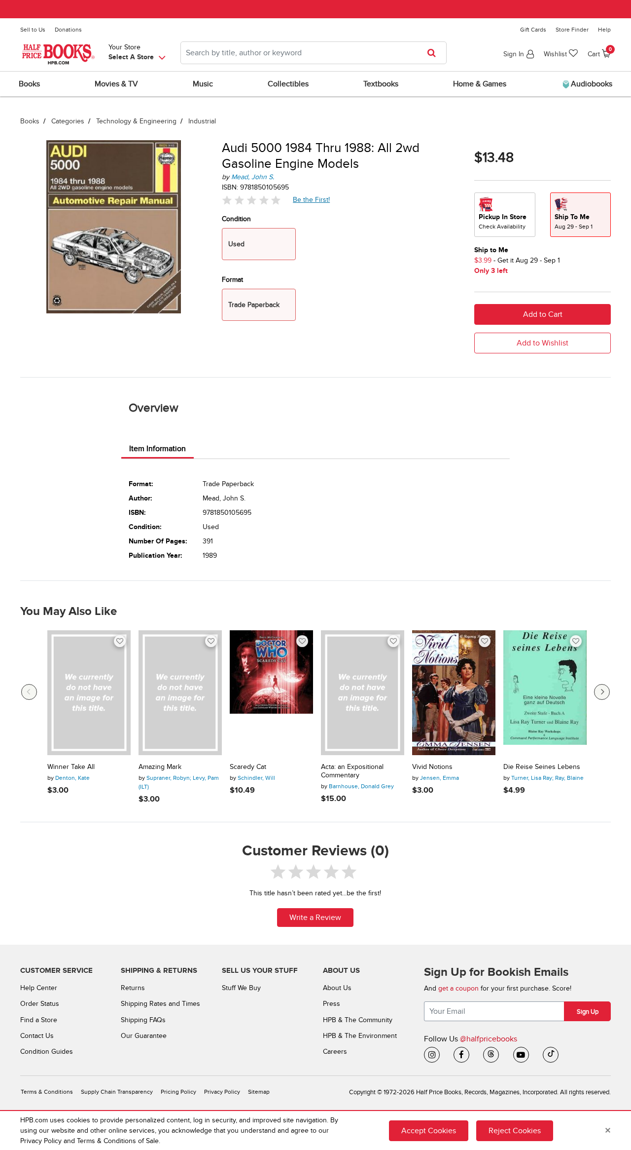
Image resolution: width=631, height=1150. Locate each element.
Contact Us (37, 1036)
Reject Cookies (515, 1131)
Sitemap (259, 1092)
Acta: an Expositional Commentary (352, 771)
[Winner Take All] (89, 693)
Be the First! (311, 199)
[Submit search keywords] (434, 52)
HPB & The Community (357, 1020)
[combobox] (313, 53)
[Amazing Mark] (180, 693)
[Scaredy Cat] (271, 693)
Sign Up (587, 1012)
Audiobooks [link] (590, 84)
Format (232, 279)
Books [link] (29, 84)
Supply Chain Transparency (117, 1092)
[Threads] (491, 1055)
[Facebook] (461, 1055)
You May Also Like (68, 611)
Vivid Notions (432, 767)
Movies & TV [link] (116, 84)
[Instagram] (432, 1055)
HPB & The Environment (360, 1036)
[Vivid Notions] (453, 693)
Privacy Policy (222, 1092)
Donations (68, 29)
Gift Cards (533, 29)
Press (331, 1003)
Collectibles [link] (288, 84)
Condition (236, 219)
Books (29, 121)
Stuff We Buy (241, 988)
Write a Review (315, 917)
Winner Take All (71, 767)
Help (604, 29)
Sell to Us (32, 29)
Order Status (39, 1003)
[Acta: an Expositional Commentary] (362, 693)
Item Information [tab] (157, 449)
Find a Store (38, 1020)
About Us (337, 988)
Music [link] (203, 84)
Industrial (202, 121)
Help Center (38, 988)
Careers (335, 1051)
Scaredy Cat (248, 767)
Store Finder (572, 29)
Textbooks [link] (380, 84)
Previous (29, 692)
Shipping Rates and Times (160, 1003)
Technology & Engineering (136, 121)
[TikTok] (551, 1055)
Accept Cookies (428, 1131)
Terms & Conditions (47, 1092)
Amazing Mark (160, 767)
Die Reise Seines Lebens (541, 767)
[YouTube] (521, 1055)
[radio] (504, 214)
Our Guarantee (144, 1036)
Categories (67, 121)
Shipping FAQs (143, 1020)
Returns (133, 988)
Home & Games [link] (479, 84)
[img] (251, 200)
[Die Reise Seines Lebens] (545, 693)
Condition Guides (46, 1051)
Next (602, 692)
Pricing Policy (178, 1092)
